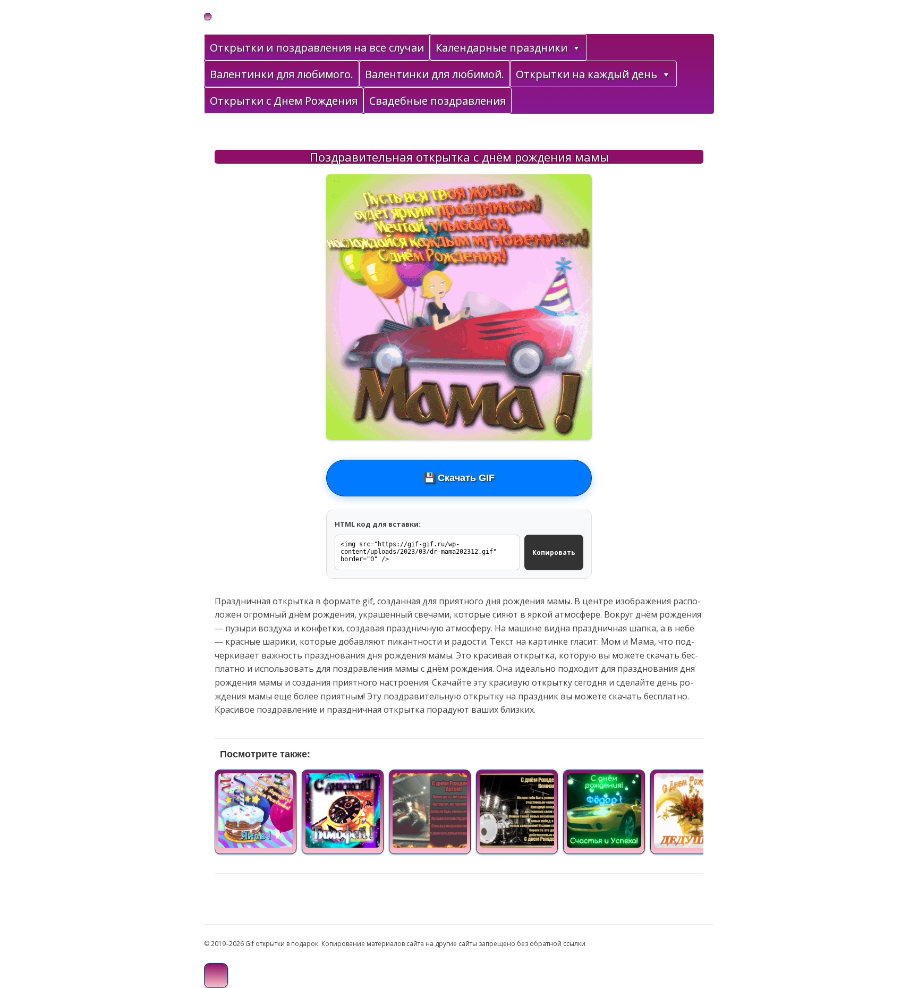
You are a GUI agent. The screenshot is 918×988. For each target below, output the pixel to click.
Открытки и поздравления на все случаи (317, 47)
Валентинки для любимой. (434, 74)
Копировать (553, 552)
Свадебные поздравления (437, 101)
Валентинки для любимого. (281, 74)
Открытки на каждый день (586, 74)
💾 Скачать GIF (459, 477)
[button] (576, 48)
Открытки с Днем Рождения (284, 101)
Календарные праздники (501, 47)
